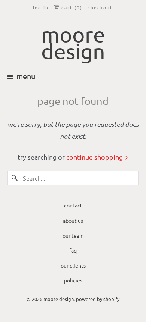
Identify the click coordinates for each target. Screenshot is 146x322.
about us (73, 220)
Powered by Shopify (97, 299)
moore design (58, 299)
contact (73, 205)
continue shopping (95, 157)
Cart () (71, 7)
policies (73, 280)
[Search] (14, 178)
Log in (41, 7)
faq (73, 250)
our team (73, 235)
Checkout (100, 7)
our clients (73, 265)
